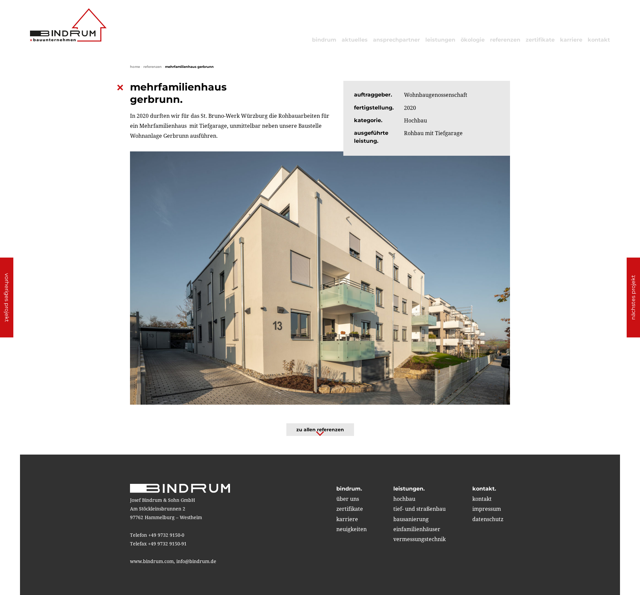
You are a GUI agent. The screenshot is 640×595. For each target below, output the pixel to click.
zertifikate (540, 40)
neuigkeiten (351, 529)
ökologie (473, 40)
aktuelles (355, 40)
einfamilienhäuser (416, 529)
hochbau (404, 498)
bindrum (324, 40)
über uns (347, 498)
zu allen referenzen (320, 430)
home (135, 67)
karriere (571, 40)
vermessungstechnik (419, 539)
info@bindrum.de (196, 561)
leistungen (440, 40)
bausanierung (411, 519)
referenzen (505, 40)
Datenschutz (487, 519)
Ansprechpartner (396, 40)
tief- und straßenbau (419, 508)
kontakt (599, 40)
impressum (486, 508)
